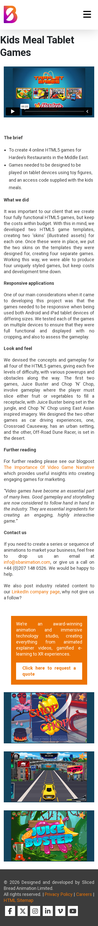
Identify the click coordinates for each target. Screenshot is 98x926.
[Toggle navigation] (87, 14)
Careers (84, 894)
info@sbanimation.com (27, 562)
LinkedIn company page (36, 591)
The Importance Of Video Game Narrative (49, 467)
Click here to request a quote (49, 671)
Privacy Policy (59, 894)
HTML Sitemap (18, 900)
